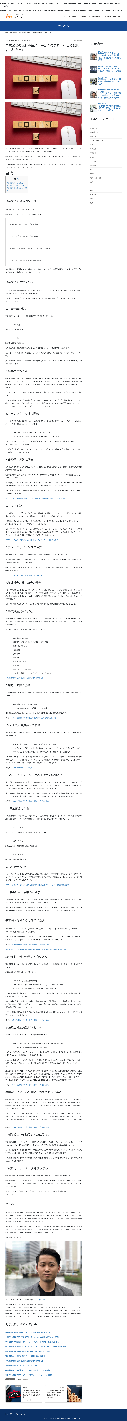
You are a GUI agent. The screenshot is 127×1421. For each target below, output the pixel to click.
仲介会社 (93, 157)
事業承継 (93, 149)
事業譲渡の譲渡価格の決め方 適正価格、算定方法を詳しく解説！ (28, 1351)
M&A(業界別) (94, 132)
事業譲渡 (25, 1379)
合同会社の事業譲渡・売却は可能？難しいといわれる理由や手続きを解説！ (32, 1337)
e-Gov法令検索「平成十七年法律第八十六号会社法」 (30, 801)
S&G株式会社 (41, 1300)
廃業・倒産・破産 (95, 178)
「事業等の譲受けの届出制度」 (23, 768)
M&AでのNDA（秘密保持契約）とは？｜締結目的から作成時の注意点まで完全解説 (35, 498)
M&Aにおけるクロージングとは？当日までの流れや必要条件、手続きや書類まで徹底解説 (37, 885)
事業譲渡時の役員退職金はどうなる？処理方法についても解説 (27, 1370)
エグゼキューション (96, 140)
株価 (91, 190)
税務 (91, 203)
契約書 (92, 174)
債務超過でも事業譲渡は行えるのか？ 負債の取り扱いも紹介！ (27, 1332)
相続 (91, 199)
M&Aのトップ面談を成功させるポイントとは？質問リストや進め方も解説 (31, 540)
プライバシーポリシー (22, 1414)
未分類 (92, 186)
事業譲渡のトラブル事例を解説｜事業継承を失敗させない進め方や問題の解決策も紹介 (36, 949)
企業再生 (93, 161)
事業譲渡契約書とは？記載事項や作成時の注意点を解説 (25, 678)
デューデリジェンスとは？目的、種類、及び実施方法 (24, 575)
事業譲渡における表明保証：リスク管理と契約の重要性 (25, 1356)
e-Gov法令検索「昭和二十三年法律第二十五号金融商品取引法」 (34, 718)
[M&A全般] (13, 1389)
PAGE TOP (122, 1376)
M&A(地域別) (94, 128)
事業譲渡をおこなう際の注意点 (17, 188)
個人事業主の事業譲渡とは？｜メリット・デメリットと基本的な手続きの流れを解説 (35, 1346)
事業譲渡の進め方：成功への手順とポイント (21, 1365)
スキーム (93, 145)
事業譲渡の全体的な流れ (15, 183)
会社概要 (10, 1414)
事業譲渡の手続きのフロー (15, 185)
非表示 (19, 179)
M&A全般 (78, 40)
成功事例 (93, 182)
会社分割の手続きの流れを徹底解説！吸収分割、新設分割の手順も (56, 1393)
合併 (91, 169)
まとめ (9, 190)
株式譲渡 (93, 194)
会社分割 (93, 165)
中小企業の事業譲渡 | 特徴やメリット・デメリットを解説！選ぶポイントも (32, 1342)
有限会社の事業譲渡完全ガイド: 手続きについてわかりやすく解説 (28, 1375)
